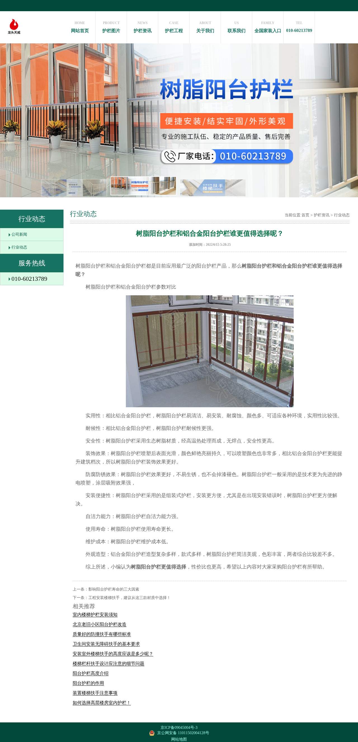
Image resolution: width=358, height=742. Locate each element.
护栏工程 (174, 27)
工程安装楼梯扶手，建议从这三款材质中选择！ (129, 598)
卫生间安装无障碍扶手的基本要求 (106, 644)
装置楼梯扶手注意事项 (95, 692)
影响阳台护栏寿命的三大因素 (113, 589)
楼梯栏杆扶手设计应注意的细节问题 (108, 663)
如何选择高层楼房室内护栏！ (102, 702)
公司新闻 (19, 234)
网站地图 (179, 739)
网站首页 (80, 27)
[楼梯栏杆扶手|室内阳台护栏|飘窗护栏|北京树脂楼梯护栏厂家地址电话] (14, 41)
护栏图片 (111, 27)
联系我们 (237, 27)
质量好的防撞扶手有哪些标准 (102, 634)
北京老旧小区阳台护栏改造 (99, 624)
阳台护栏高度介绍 (91, 673)
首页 (305, 215)
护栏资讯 (143, 27)
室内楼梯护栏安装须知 (95, 614)
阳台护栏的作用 (88, 683)
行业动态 (19, 247)
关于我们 (205, 27)
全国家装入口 (268, 27)
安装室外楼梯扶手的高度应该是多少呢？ (113, 653)
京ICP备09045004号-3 (179, 727)
